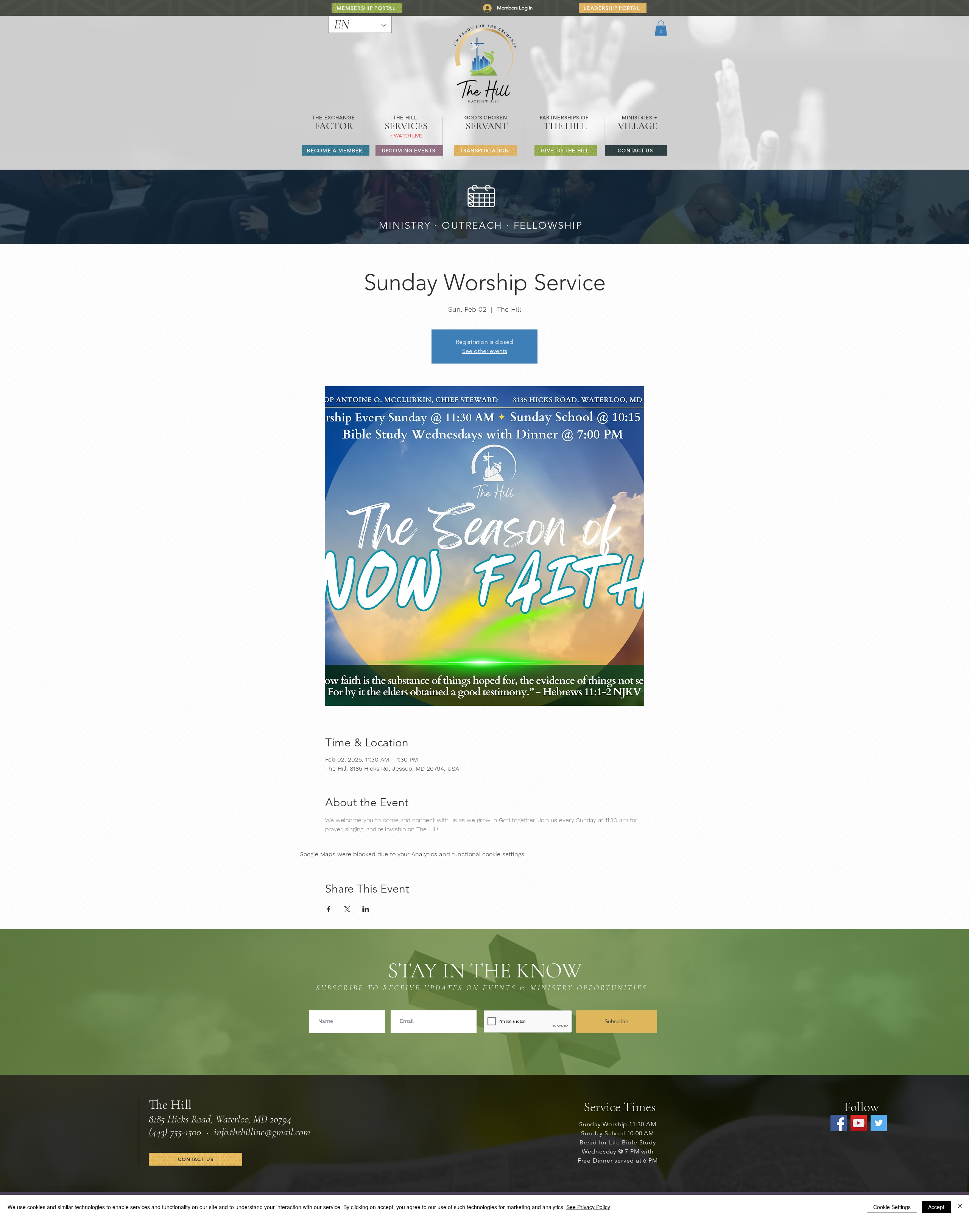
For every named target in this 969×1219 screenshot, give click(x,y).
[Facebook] (838, 1123)
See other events (484, 350)
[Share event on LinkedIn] (365, 909)
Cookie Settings (892, 1207)
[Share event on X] (347, 909)
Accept (936, 1207)
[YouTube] (859, 1123)
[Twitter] (879, 1123)
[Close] (959, 1207)
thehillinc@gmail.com (270, 1131)
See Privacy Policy (588, 1207)
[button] (660, 28)
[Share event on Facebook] (328, 909)
